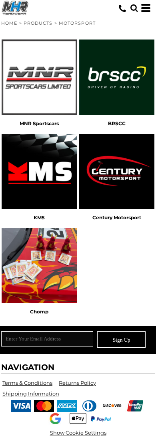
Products (38, 23)
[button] (134, 8)
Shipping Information (30, 393)
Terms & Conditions (27, 383)
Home (9, 23)
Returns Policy (77, 383)
